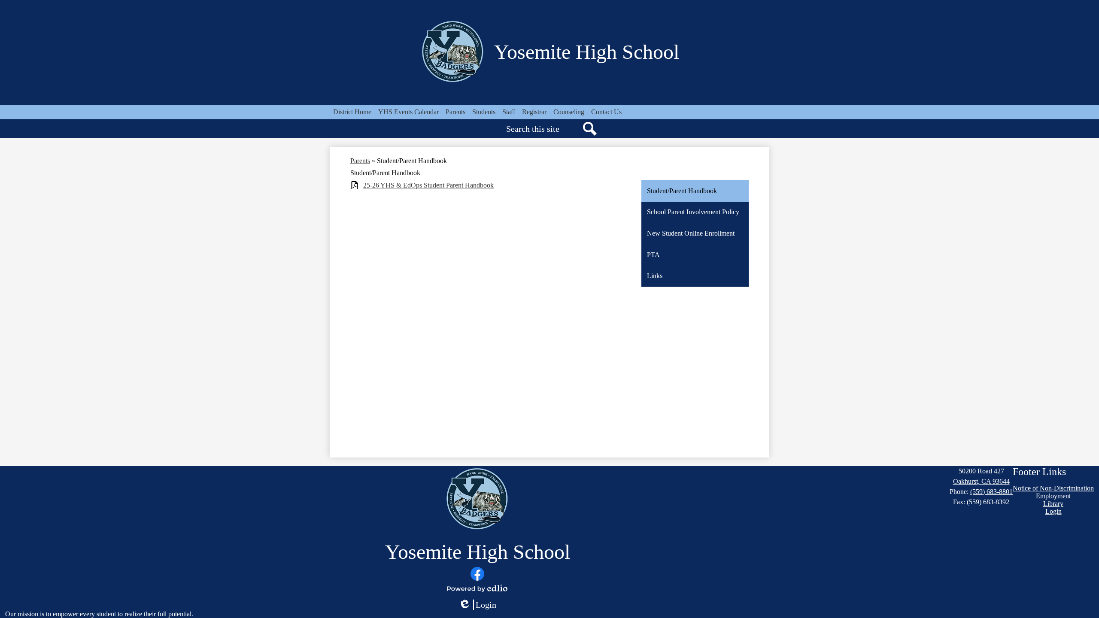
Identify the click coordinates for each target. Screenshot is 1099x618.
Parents (360, 160)
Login (477, 605)
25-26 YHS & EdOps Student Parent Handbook (428, 185)
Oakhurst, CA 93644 (981, 481)
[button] (455, 112)
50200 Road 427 (981, 471)
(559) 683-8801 (991, 491)
